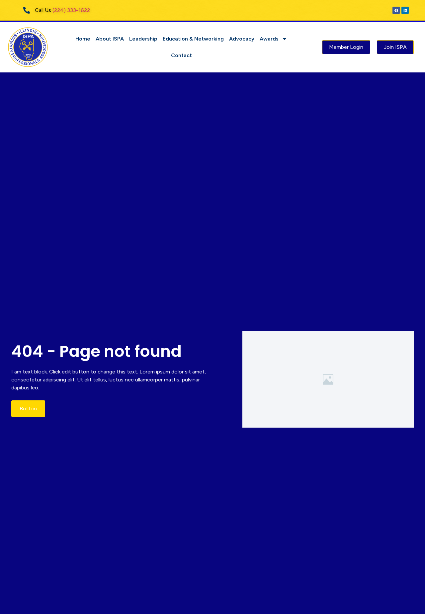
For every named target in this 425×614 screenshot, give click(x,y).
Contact (181, 55)
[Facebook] (396, 10)
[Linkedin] (405, 10)
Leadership (143, 39)
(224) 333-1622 (71, 10)
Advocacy (241, 39)
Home (82, 39)
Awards (269, 39)
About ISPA (110, 39)
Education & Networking (193, 39)
